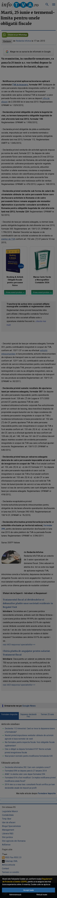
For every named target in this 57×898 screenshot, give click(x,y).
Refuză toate (41, 895)
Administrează (15, 895)
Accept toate (28, 890)
